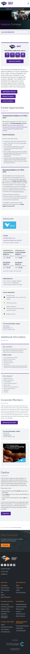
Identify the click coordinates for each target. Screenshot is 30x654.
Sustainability (4, 613)
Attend (17, 585)
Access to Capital (5, 604)
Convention (6, 527)
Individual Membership (21, 604)
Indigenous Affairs (5, 609)
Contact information (5, 568)
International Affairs (5, 611)
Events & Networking (20, 592)
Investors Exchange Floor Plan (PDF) (12, 240)
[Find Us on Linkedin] (11, 565)
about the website (15, 644)
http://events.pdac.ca (18, 191)
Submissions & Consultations (4, 616)
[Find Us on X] (5, 565)
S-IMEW (2, 624)
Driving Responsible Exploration (21, 622)
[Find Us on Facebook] (2, 565)
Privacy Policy (15, 640)
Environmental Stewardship (22, 625)
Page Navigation (9, 32)
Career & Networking (5, 631)
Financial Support (5, 629)
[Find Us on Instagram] (8, 565)
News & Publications (5, 597)
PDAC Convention (20, 582)
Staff (2, 592)
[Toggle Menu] (28, 3)
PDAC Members (20, 601)
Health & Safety (19, 628)
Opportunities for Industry (7, 627)
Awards (2, 594)
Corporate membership (21, 606)
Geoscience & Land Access (7, 606)
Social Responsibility (21, 630)
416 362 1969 (6, 329)
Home (2, 527)
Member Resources (20, 613)
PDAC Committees (5, 590)
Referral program (20, 609)
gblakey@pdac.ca (7, 327)
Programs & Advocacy (7, 601)
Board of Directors (5, 587)
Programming (19, 587)
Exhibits (10, 527)
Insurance (18, 611)
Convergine (16, 643)
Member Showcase (20, 616)
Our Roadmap (4, 585)
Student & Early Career (7, 621)
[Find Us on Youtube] (14, 565)
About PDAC (4, 582)
